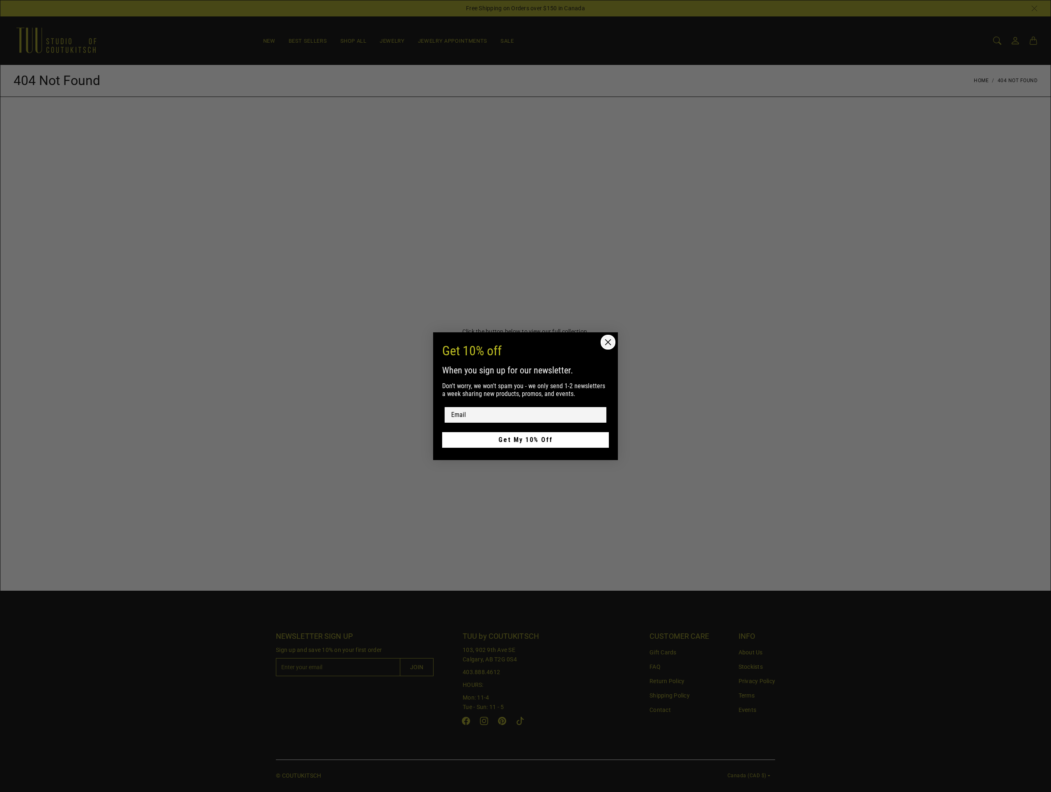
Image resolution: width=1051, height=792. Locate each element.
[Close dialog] (608, 342)
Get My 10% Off (525, 440)
